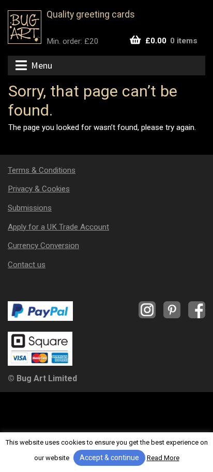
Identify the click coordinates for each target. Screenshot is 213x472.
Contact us (26, 264)
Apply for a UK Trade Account (58, 227)
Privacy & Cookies (39, 188)
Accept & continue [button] (109, 457)
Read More (163, 458)
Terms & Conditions (41, 170)
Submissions (30, 208)
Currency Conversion (43, 245)
